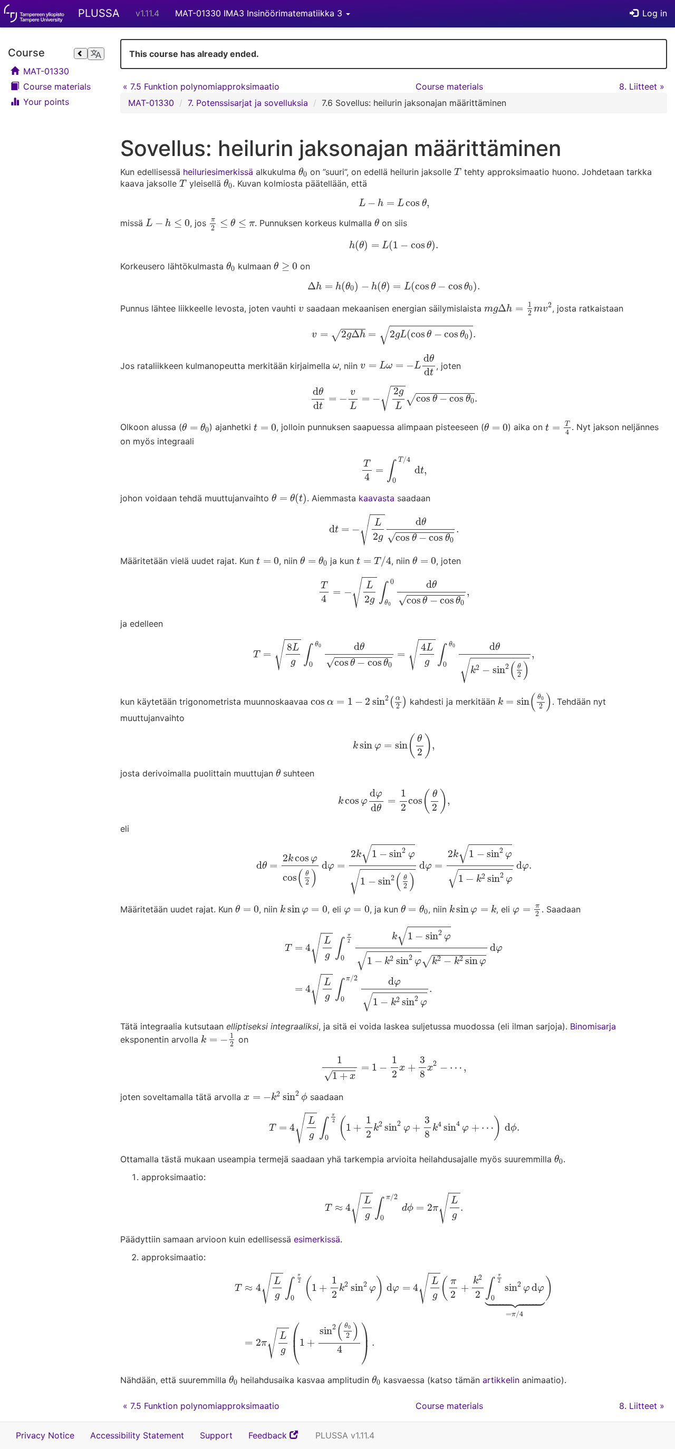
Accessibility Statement (137, 1435)
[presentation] (302, 172)
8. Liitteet (641, 86)
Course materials (56, 86)
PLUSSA (99, 13)
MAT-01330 (45, 71)
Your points (45, 101)
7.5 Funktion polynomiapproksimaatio (201, 86)
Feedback (277, 1438)
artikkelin (501, 1380)
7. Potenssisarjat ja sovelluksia (248, 103)
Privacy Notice (45, 1435)
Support (216, 1435)
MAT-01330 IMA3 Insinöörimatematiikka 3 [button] (260, 13)
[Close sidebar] (81, 54)
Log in (653, 13)
